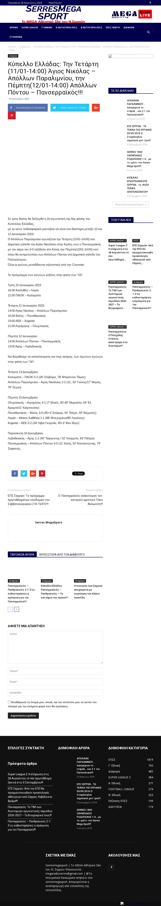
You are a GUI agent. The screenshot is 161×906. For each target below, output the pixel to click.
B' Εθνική (114, 795)
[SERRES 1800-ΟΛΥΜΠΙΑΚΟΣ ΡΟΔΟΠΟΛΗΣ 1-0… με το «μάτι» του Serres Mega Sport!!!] (116, 155)
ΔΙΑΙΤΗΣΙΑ (115, 807)
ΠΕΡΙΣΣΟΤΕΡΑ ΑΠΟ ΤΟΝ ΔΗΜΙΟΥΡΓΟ (62, 554)
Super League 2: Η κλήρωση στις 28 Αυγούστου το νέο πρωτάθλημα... (118, 252)
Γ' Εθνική (114, 765)
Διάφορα (128, 27)
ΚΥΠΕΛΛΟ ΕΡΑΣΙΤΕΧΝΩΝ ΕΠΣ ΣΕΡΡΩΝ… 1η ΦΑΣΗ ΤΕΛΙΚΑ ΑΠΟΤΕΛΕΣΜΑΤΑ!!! (138, 184)
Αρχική (14, 27)
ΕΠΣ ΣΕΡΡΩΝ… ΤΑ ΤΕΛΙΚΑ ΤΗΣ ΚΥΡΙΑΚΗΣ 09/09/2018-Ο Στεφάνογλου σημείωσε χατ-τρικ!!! (139, 133)
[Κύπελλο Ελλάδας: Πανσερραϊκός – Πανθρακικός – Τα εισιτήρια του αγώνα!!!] (55, 573)
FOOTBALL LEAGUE (121, 789)
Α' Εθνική (114, 783)
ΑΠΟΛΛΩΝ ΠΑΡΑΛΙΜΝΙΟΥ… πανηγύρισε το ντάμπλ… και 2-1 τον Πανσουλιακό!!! (138, 107)
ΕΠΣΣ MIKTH (113, 27)
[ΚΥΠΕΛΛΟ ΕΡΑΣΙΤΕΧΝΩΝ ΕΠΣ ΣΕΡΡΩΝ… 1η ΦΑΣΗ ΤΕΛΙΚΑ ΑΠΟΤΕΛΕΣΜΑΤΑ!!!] (116, 181)
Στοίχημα (16, 36)
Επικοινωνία (55, 2)
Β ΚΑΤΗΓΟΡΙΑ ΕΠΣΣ (91, 27)
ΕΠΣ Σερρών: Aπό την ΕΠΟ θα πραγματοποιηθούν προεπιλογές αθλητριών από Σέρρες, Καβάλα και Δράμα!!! (30, 794)
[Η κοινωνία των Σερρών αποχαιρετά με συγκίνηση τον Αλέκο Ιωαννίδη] (88, 573)
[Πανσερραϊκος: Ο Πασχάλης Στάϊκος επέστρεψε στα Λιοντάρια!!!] (118, 321)
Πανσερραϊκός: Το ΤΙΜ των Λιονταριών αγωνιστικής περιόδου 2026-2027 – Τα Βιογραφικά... (117, 297)
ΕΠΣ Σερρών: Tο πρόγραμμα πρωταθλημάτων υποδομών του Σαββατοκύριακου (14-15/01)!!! (29, 500)
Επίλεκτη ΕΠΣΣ (117, 801)
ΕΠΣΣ (136, 240)
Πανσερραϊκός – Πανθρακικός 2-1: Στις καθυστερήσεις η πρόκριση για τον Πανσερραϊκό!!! (21, 593)
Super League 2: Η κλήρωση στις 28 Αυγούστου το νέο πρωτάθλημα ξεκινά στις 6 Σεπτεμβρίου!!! (29, 778)
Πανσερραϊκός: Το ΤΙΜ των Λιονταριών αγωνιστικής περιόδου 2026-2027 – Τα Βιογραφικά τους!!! (30, 811)
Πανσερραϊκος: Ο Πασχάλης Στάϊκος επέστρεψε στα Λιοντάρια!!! (117, 338)
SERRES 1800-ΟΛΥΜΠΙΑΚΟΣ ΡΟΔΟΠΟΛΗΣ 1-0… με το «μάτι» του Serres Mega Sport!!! (139, 159)
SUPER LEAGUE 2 (117, 240)
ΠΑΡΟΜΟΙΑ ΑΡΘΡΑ (22, 554)
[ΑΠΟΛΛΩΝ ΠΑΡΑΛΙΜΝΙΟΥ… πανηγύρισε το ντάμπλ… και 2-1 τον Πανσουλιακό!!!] (116, 104)
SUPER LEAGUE (29, 27)
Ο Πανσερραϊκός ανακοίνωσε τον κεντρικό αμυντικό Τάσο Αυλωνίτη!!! (80, 500)
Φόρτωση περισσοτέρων (129, 204)
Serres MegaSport (48, 522)
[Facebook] (150, 2)
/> (119, 904)
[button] (148, 32)
